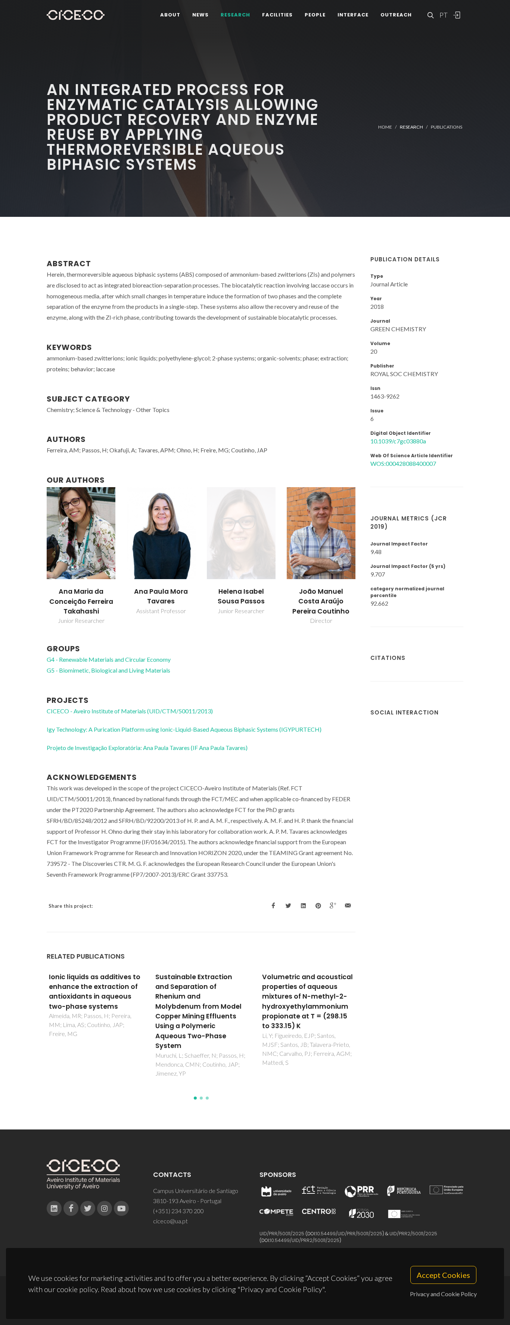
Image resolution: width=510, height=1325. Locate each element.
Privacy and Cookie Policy (443, 1293)
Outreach (396, 14)
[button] (195, 1098)
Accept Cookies (443, 1274)
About (170, 14)
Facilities (277, 14)
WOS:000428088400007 (403, 463)
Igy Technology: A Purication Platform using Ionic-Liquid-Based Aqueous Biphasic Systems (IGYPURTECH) (184, 729)
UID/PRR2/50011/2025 (413, 1233)
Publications (446, 127)
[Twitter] (87, 1208)
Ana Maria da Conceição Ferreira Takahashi (81, 601)
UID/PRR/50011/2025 (281, 1233)
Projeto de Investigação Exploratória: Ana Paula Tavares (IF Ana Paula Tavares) (147, 747)
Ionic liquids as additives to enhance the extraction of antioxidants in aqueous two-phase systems (94, 991)
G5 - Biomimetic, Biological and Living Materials (108, 670)
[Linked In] (54, 1208)
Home (385, 127)
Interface (353, 14)
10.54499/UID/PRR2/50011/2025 (304, 1240)
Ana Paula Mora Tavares (161, 596)
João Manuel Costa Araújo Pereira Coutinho (320, 601)
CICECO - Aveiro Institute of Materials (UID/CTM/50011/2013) (130, 710)
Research (235, 14)
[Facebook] (70, 1208)
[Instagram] (104, 1208)
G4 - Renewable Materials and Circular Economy (109, 659)
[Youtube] (121, 1208)
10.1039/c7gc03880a (398, 441)
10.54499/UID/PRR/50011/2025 (349, 1233)
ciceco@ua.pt (170, 1220)
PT (443, 15)
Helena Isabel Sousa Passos (241, 596)
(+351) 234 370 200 (178, 1210)
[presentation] (40, 556)
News (200, 14)
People (315, 14)
